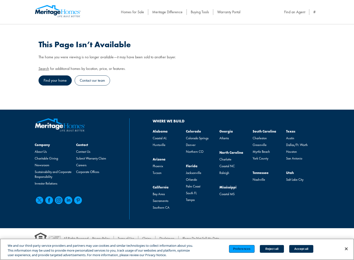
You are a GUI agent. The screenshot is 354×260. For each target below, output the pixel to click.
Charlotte (225, 159)
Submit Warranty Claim (91, 158)
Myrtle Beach (261, 151)
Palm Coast (193, 186)
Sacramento (160, 201)
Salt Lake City (294, 179)
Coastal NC (227, 166)
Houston (291, 151)
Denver (191, 145)
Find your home (55, 80)
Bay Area (159, 194)
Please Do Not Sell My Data (201, 238)
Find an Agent (294, 11)
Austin (290, 138)
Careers (81, 165)
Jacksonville (193, 173)
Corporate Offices (87, 172)
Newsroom (42, 165)
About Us (41, 151)
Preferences (241, 249)
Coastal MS (227, 194)
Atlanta (224, 138)
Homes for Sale (132, 11)
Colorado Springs (197, 138)
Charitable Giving (46, 158)
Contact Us (83, 151)
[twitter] (39, 200)
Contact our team (92, 80)
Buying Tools (200, 11)
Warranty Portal (228, 11)
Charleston (260, 138)
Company (42, 145)
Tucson (157, 173)
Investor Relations (46, 183)
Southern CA (161, 207)
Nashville (259, 179)
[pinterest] (78, 200)
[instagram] (59, 200)
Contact (82, 145)
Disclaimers (166, 238)
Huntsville (159, 145)
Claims (146, 238)
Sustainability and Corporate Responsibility (53, 174)
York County (260, 158)
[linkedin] (68, 200)
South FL (191, 193)
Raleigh (224, 173)
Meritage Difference (167, 11)
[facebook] (49, 200)
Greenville (260, 145)
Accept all (301, 249)
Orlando (191, 179)
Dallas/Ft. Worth (297, 145)
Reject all (271, 249)
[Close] (346, 248)
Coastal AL (160, 138)
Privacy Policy (101, 238)
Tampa (190, 200)
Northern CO (194, 151)
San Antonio (294, 158)
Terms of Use (126, 238)
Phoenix (158, 166)
